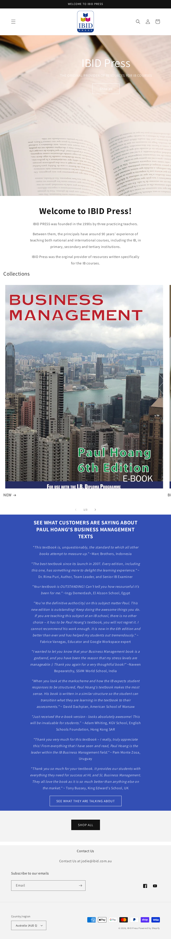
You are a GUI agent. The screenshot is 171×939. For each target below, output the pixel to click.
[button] (13, 22)
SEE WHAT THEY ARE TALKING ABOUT (85, 801)
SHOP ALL (85, 825)
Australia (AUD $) (26, 925)
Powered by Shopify (149, 928)
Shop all (106, 89)
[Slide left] (76, 510)
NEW (7, 494)
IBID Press (132, 928)
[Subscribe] (80, 885)
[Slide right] (95, 510)
